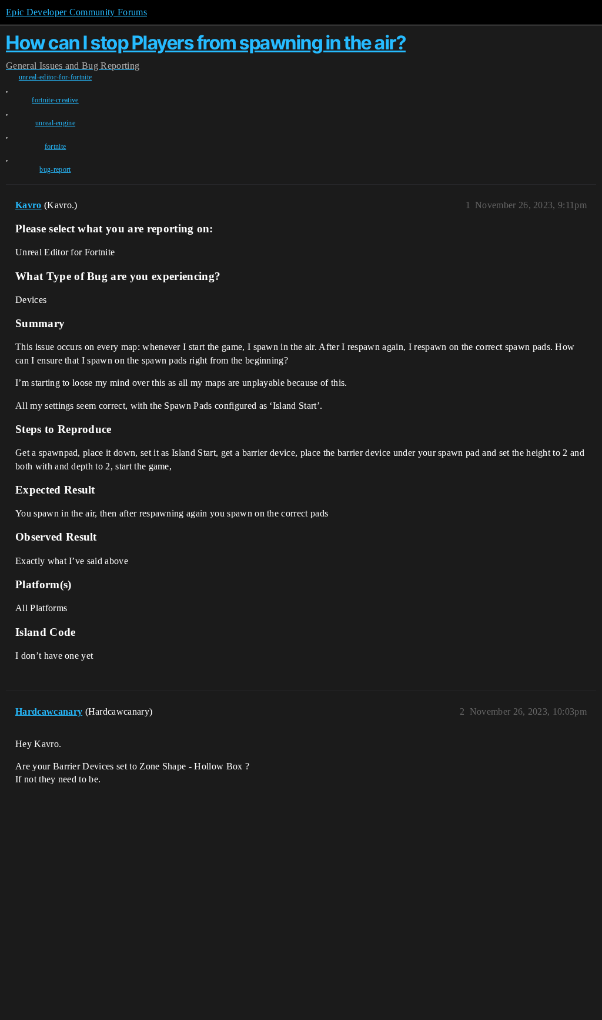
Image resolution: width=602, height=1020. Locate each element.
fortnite (55, 146)
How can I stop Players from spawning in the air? (206, 42)
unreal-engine (55, 123)
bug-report (55, 169)
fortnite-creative (55, 100)
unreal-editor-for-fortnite (55, 77)
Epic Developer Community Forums (76, 12)
